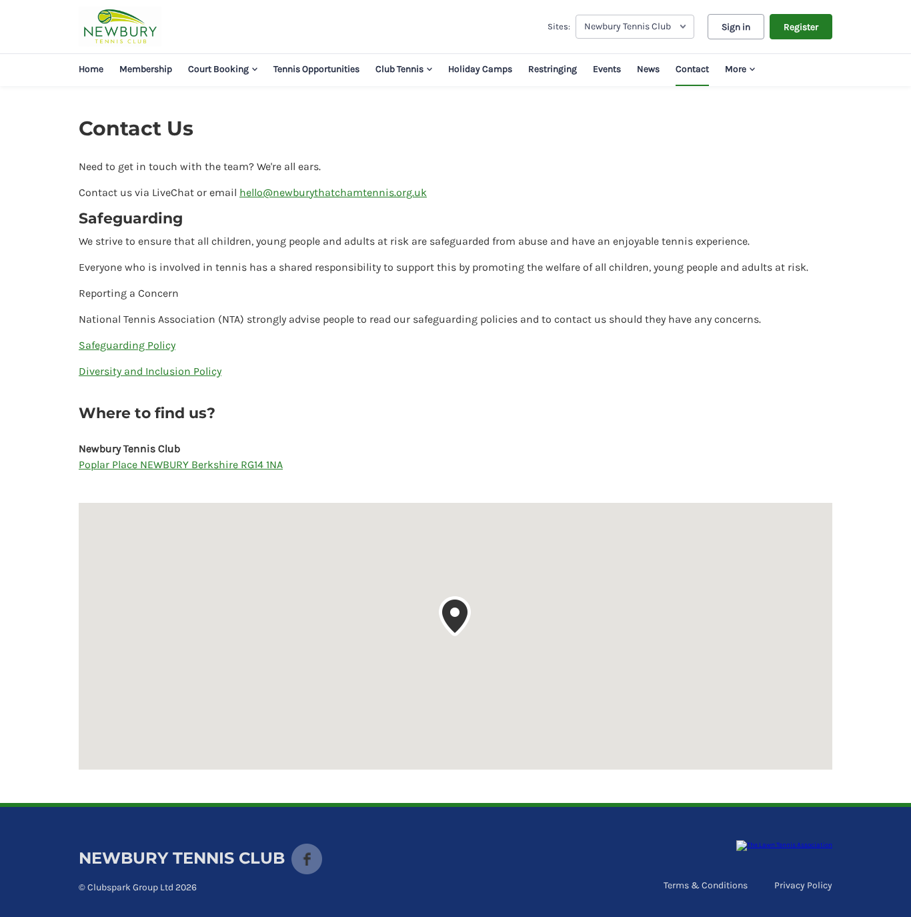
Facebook (306, 859)
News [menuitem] (648, 69)
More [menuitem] (735, 69)
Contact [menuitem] (692, 69)
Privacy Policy (803, 885)
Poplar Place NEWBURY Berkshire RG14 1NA (181, 464)
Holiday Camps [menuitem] (480, 69)
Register (801, 27)
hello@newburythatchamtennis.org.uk (333, 192)
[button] (455, 616)
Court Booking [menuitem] (218, 69)
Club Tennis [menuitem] (399, 69)
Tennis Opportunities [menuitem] (316, 69)
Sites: (559, 26)
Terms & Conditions (706, 885)
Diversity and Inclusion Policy (150, 371)
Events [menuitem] (607, 69)
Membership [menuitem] (145, 69)
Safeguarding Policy (127, 345)
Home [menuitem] (91, 69)
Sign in (736, 27)
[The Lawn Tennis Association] (784, 845)
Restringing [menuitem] (552, 69)
